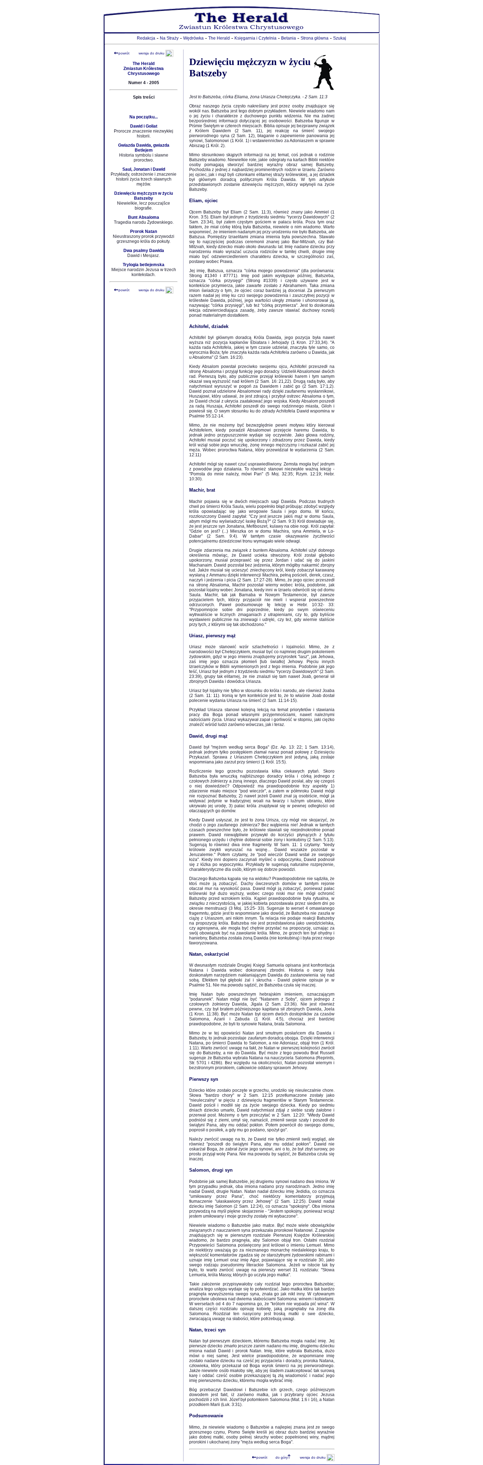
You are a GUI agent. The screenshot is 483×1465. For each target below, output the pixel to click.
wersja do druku (151, 53)
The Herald (219, 38)
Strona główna (314, 38)
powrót (123, 53)
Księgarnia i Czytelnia (255, 38)
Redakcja (146, 38)
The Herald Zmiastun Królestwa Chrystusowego (143, 68)
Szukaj (339, 38)
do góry (281, 1457)
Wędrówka (193, 38)
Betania (288, 38)
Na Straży (169, 38)
